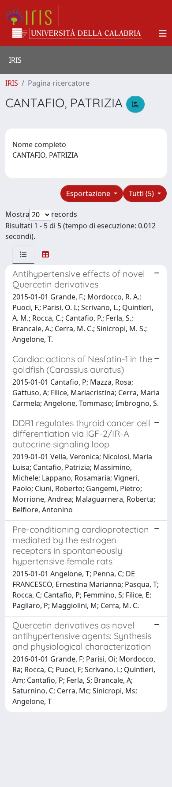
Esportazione (89, 193)
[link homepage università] (77, 33)
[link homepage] (32, 15)
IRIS (11, 83)
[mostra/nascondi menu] (163, 33)
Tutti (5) (142, 193)
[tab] (23, 254)
